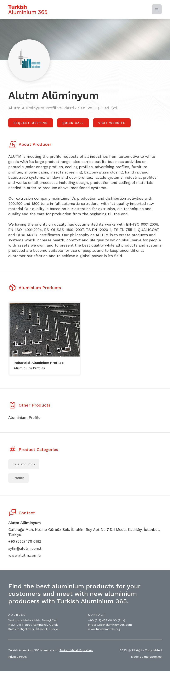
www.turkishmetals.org (104, 629)
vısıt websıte (111, 123)
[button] (157, 9)
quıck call (73, 123)
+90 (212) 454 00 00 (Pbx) (106, 620)
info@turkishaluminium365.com (110, 624)
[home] (27, 9)
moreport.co (153, 656)
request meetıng (30, 123)
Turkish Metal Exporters (76, 650)
